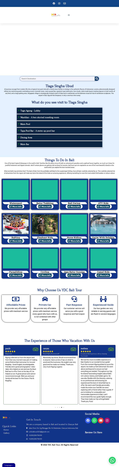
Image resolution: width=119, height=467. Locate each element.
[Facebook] (88, 420)
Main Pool (25, 124)
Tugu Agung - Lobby (30, 110)
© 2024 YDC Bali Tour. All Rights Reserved (59, 445)
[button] (59, 111)
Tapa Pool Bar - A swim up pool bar (37, 130)
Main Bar (24, 144)
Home (6, 430)
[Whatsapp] (94, 420)
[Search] (97, 79)
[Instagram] (107, 420)
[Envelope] (101, 420)
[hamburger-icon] (68, 15)
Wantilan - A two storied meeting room (39, 117)
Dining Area (26, 137)
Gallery (6, 433)
